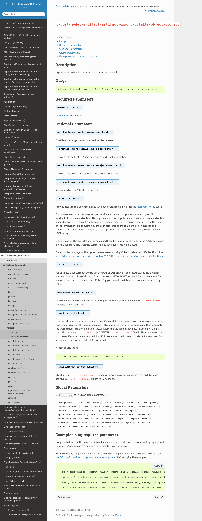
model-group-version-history (21, 359)
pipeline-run (13, 382)
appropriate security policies (100, 457)
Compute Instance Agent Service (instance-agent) (19, 180)
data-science (71, 6)
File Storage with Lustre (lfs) (17, 510)
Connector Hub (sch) (14, 198)
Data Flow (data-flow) (14, 226)
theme (87, 515)
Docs (58, 6)
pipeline (11, 377)
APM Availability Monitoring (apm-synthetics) (20, 58)
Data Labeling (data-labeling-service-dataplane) (21, 237)
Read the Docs (113, 515)
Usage (62, 41)
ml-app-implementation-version (22, 315)
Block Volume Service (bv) (16, 125)
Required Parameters (70, 45)
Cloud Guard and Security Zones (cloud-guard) (23, 163)
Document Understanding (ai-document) (23, 471)
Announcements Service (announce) (21, 47)
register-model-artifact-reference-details (19, 392)
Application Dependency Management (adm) (22, 65)
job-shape (12, 301)
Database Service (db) (14, 427)
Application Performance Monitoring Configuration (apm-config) (21, 73)
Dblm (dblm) (10, 448)
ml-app (11, 306)
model (11, 328)
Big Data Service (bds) (14, 120)
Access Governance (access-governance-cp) (23, 29)
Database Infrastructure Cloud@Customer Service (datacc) (20, 408)
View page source (155, 11)
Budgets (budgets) (12, 137)
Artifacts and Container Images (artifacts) (19, 95)
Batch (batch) (10, 116)
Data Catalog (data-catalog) (17, 221)
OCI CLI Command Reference (25, 4)
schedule (12, 398)
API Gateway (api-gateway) (17, 52)
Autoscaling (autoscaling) (16, 106)
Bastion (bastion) (12, 111)
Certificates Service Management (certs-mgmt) (23, 143)
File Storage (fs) (11, 505)
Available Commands (16, 265)
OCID (63, 115)
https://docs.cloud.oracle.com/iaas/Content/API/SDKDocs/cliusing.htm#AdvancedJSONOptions (109, 256)
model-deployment (16, 341)
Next (158, 497)
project (11, 386)
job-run (11, 297)
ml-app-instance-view (18, 324)
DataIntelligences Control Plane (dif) (21, 444)
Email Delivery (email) (14, 481)
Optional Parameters (70, 49)
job (9, 292)
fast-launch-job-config (18, 288)
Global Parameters (69, 52)
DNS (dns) (9, 467)
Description (11, 260)
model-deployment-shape (19, 350)
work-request (14, 403)
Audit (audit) (10, 102)
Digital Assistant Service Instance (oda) (22, 462)
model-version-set (16, 364)
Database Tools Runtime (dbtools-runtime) (20, 437)
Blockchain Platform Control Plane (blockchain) (20, 131)
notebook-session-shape (19, 373)
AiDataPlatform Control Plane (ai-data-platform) (22, 36)
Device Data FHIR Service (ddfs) (19, 453)
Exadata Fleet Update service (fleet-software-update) (21, 499)
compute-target (15, 270)
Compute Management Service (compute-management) (19, 187)
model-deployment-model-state (22, 346)
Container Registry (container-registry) (22, 207)
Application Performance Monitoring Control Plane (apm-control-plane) (21, 80)
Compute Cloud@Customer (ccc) (20, 174)
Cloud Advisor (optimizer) (16, 157)
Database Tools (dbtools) (15, 431)
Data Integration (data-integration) (20, 231)
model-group (14, 355)
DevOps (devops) (12, 457)
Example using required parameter (78, 56)
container (12, 279)
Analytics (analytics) (13, 43)
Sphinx (71, 515)
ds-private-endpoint (17, 283)
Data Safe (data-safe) (14, 251)
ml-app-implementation (18, 310)
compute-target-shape (18, 274)
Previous (65, 497)
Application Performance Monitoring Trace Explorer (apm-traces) (21, 88)
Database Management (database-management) (20, 416)
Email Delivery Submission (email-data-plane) (22, 487)
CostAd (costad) (11, 212)
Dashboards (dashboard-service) (19, 217)
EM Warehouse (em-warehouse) (19, 476)
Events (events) (11, 493)
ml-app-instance (15, 319)
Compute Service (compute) (17, 194)
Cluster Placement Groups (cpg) (19, 169)
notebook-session (16, 368)
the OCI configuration (68, 457)
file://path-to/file (146, 206)
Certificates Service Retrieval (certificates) (17, 151)
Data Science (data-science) (17, 255)
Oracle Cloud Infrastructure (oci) (19, 23)
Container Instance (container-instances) (23, 203)
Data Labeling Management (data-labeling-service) (20, 244)
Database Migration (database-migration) (24, 422)
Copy (157, 465)
